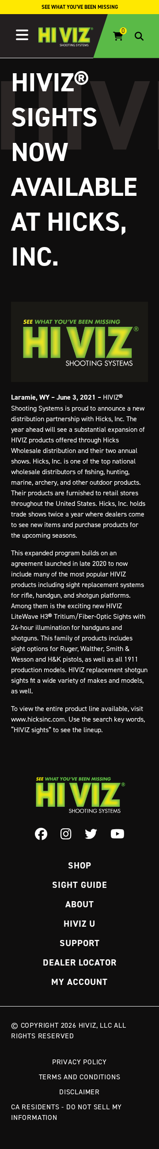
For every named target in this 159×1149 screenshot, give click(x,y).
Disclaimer (79, 1091)
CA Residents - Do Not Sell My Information (66, 1112)
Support (80, 943)
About (79, 904)
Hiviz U (79, 923)
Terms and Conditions (80, 1076)
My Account (79, 982)
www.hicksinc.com (38, 719)
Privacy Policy (79, 1061)
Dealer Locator (80, 962)
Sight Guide (79, 885)
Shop (79, 865)
